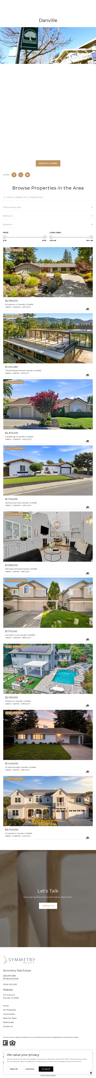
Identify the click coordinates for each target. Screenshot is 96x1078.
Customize (29, 1069)
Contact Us (8, 1026)
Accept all (46, 1069)
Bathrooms (8, 216)
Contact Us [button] (48, 906)
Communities (9, 1014)
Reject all (14, 1069)
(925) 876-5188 (9, 976)
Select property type (12, 207)
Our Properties (9, 1010)
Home (6, 1006)
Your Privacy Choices (48, 1075)
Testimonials (8, 1022)
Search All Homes (48, 163)
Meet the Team (10, 1018)
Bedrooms (7, 224)
